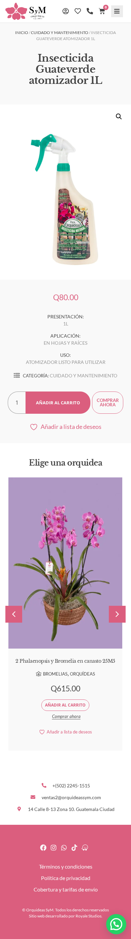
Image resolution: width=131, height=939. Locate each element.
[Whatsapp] (64, 847)
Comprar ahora (108, 402)
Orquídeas (82, 674)
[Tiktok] (74, 847)
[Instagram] (53, 847)
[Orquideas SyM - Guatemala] (85, 847)
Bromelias (55, 674)
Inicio (21, 32)
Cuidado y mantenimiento (59, 32)
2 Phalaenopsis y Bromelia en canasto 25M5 (65, 661)
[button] (117, 11)
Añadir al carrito (58, 403)
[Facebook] (43, 847)
